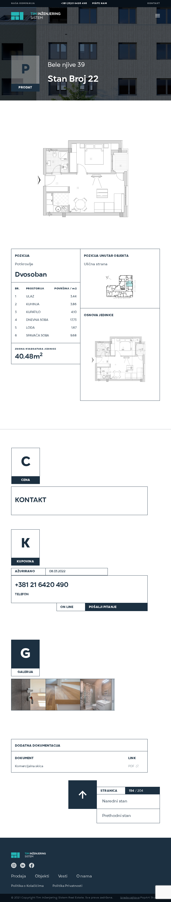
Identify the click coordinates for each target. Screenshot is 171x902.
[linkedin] (22, 866)
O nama (84, 877)
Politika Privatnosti (67, 886)
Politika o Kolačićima (27, 886)
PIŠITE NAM (99, 3)
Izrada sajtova (130, 898)
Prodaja (18, 877)
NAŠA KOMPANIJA (23, 3)
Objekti (42, 877)
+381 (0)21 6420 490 (74, 3)
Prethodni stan (116, 816)
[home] (36, 16)
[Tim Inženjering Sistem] (13, 866)
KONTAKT (153, 3)
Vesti (62, 877)
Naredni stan (114, 802)
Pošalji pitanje (102, 607)
